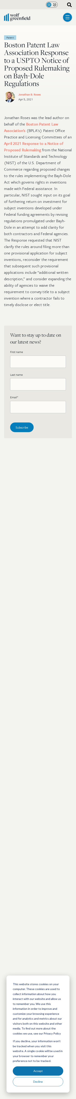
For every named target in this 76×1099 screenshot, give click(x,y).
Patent (10, 37)
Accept (38, 1071)
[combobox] (68, 4)
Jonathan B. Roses (29, 94)
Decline (38, 1081)
